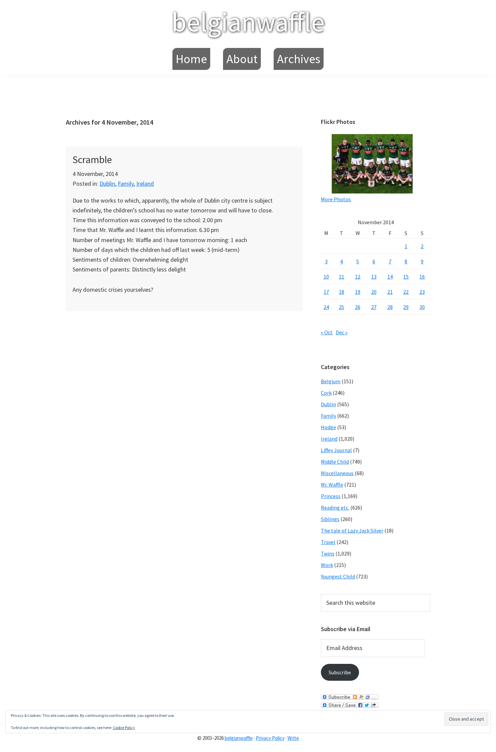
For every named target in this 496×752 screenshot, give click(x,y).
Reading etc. (335, 507)
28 (390, 307)
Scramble (92, 159)
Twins (327, 553)
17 (326, 291)
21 (390, 291)
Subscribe (340, 672)
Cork (326, 392)
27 (374, 307)
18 (341, 291)
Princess (330, 496)
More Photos (336, 199)
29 (406, 307)
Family (126, 183)
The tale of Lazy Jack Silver (352, 530)
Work (327, 565)
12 (357, 276)
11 (341, 276)
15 (406, 276)
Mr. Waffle (332, 484)
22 (406, 291)
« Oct (327, 332)
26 (357, 307)
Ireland (145, 183)
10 (326, 276)
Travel (328, 542)
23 (422, 291)
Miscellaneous (337, 473)
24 (326, 307)
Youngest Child (338, 576)
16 (422, 276)
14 (390, 276)
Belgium (330, 381)
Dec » (342, 332)
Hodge (328, 427)
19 (357, 291)
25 (341, 307)
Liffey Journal (336, 450)
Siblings (330, 519)
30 (422, 307)
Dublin (107, 183)
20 (374, 291)
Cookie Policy (124, 727)
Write (293, 738)
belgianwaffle (248, 22)
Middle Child (335, 461)
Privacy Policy (270, 738)
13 (374, 276)
